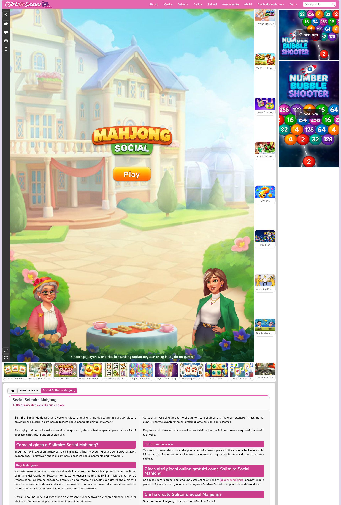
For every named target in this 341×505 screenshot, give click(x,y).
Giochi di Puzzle (29, 390)
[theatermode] (5, 350)
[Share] (5, 14)
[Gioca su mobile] (6, 50)
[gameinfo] (6, 41)
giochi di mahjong (232, 480)
